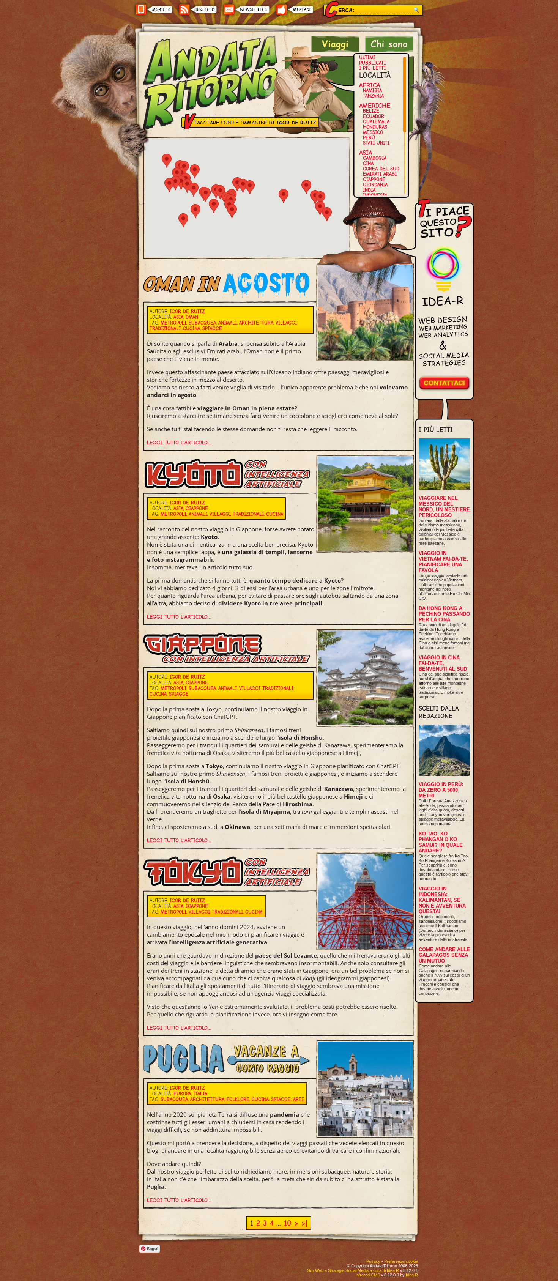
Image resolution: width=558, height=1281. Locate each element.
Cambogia (374, 158)
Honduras (375, 127)
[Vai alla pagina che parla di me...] (389, 49)
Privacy (373, 1261)
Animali (227, 323)
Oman (192, 317)
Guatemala (376, 121)
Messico (373, 132)
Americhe (374, 105)
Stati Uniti (376, 143)
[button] (214, 206)
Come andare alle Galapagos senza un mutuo (444, 955)
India (369, 190)
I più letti (372, 68)
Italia (200, 1094)
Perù (369, 137)
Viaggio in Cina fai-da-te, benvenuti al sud (443, 663)
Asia (365, 152)
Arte (298, 1099)
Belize (371, 111)
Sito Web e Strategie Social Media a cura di (353, 1270)
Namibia (372, 90)
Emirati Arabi (380, 174)
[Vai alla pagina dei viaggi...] (335, 49)
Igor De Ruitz (187, 311)
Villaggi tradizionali (237, 514)
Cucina (191, 328)
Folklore (238, 1099)
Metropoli (173, 323)
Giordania (375, 185)
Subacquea (202, 323)
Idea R (412, 1275)
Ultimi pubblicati (372, 60)
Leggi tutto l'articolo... (179, 443)
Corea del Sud (381, 169)
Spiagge (212, 328)
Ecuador (373, 116)
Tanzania (373, 96)
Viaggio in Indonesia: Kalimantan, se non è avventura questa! (442, 900)
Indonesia (375, 195)
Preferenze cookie (401, 1261)
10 (287, 1223)
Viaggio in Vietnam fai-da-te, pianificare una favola (443, 561)
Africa (369, 85)
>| (304, 1223)
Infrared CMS (367, 1275)
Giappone (374, 179)
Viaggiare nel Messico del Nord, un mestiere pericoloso (444, 506)
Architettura (256, 323)
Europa (182, 1094)
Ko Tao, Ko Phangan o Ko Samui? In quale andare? (441, 842)
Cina (368, 163)
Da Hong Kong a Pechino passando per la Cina (444, 613)
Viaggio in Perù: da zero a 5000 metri (441, 790)
